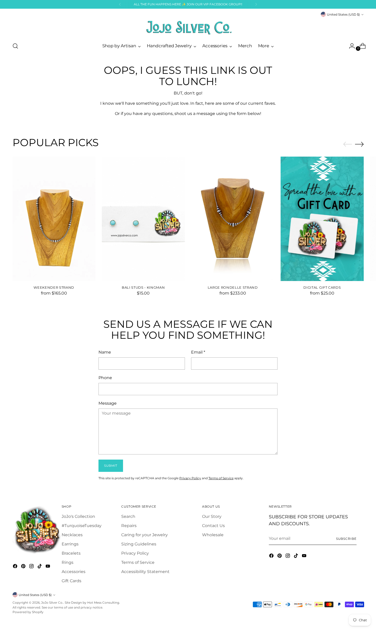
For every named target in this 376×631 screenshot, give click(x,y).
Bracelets (71, 553)
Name (104, 352)
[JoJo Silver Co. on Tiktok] (40, 567)
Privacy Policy (190, 478)
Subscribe (346, 539)
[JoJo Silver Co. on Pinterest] (24, 567)
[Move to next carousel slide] (359, 144)
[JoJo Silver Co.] (188, 27)
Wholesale (213, 534)
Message (107, 403)
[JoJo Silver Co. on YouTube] (48, 567)
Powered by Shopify (28, 612)
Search (128, 516)
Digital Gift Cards (322, 287)
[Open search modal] (15, 46)
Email (198, 352)
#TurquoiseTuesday (82, 525)
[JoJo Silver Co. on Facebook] (16, 567)
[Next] (256, 4)
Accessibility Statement (145, 571)
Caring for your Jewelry (144, 534)
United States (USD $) (343, 14)
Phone (105, 377)
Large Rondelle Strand (233, 287)
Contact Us (213, 525)
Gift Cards (71, 580)
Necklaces (72, 534)
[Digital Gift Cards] (322, 219)
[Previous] (120, 4)
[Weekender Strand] (54, 219)
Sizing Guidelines (138, 544)
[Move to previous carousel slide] (347, 144)
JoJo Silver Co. (52, 602)
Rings (67, 562)
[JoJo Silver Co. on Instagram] (32, 567)
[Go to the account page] (350, 46)
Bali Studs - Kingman (143, 287)
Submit (110, 466)
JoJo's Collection (78, 516)
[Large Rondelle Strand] (232, 219)
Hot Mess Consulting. (103, 602)
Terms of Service (221, 478)
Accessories (73, 571)
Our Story (212, 516)
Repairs (129, 525)
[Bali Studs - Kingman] (143, 219)
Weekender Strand (54, 287)
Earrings (70, 544)
